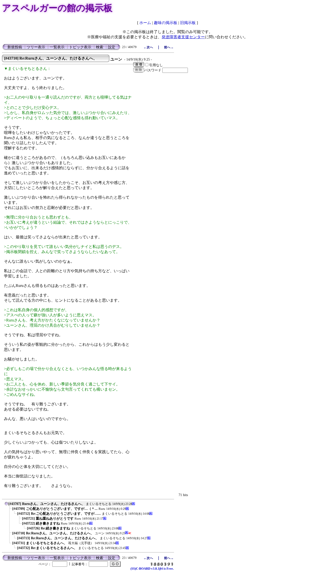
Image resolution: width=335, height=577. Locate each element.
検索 (99, 47)
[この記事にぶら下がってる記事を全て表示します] (9, 510)
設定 (111, 47)
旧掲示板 (188, 23)
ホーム (145, 23)
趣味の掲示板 (165, 23)
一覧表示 (57, 47)
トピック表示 (80, 47)
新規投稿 (14, 47)
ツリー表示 (36, 47)
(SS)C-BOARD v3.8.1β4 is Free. (152, 568)
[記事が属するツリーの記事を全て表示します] (6, 505)
